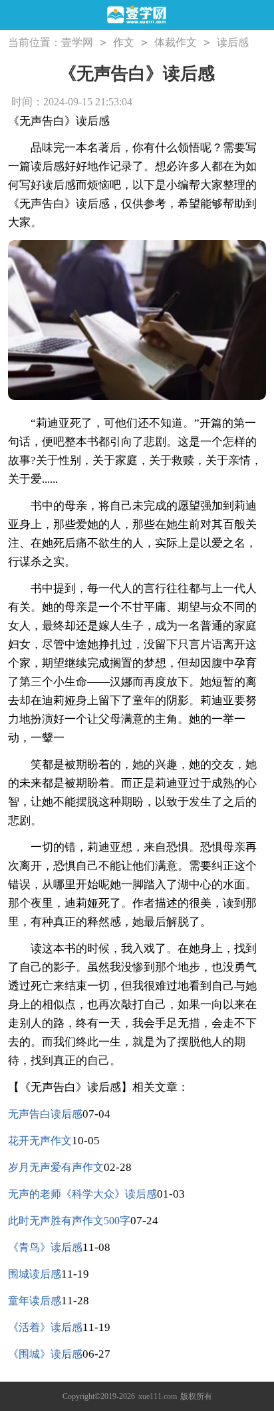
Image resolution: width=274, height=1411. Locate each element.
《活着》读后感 (45, 1327)
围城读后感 (34, 1274)
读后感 (233, 42)
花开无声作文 (40, 1140)
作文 (123, 42)
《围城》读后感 (45, 1354)
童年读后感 (34, 1300)
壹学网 (77, 42)
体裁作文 (175, 42)
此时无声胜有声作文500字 (69, 1220)
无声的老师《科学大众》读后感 (82, 1194)
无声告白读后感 (45, 1114)
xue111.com (157, 1396)
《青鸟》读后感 (45, 1247)
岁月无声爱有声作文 (56, 1167)
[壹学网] (137, 15)
